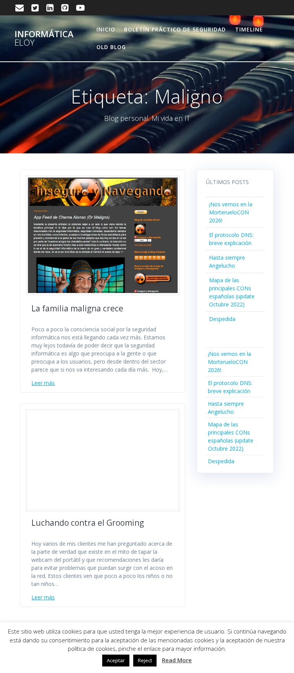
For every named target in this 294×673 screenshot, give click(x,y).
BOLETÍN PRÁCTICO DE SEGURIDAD (175, 29)
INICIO (105, 29)
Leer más (43, 383)
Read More (177, 660)
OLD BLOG (111, 47)
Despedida (222, 319)
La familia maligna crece (77, 308)
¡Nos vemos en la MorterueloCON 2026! (230, 212)
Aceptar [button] (116, 660)
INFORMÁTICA (44, 38)
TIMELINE (249, 29)
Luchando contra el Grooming (87, 522)
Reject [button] (145, 660)
